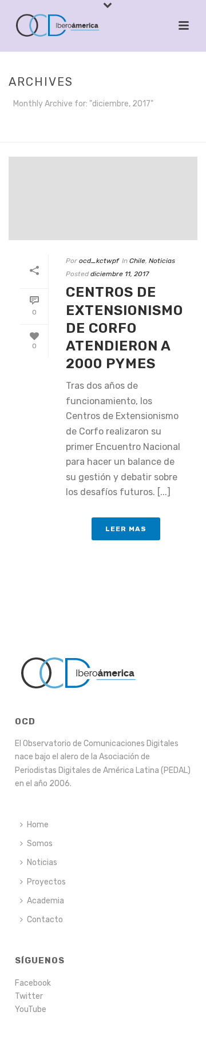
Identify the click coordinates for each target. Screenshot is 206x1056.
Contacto (45, 920)
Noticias (162, 261)
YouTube (30, 1009)
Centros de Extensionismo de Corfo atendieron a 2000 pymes (124, 328)
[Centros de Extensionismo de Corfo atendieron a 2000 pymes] (103, 198)
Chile (137, 261)
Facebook (33, 983)
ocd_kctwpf (99, 261)
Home (38, 825)
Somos (40, 843)
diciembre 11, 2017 (119, 274)
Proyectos (46, 882)
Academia (45, 901)
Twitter (29, 996)
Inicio (100, 133)
